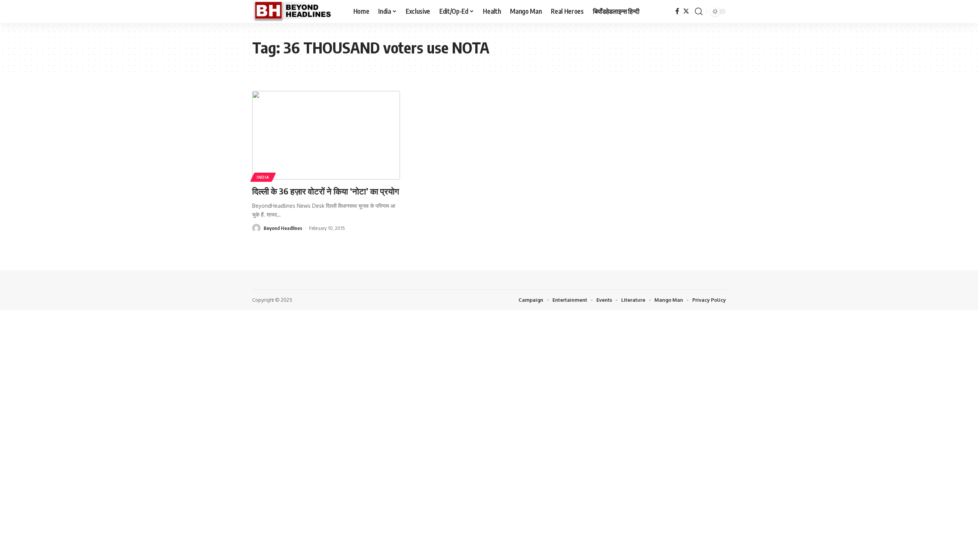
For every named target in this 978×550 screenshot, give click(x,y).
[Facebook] (677, 11)
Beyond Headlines (283, 228)
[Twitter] (686, 11)
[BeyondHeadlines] (296, 11)
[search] (699, 11)
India (263, 177)
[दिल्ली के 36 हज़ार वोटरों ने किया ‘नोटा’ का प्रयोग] (326, 135)
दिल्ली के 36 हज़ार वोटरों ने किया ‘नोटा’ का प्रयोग (325, 191)
